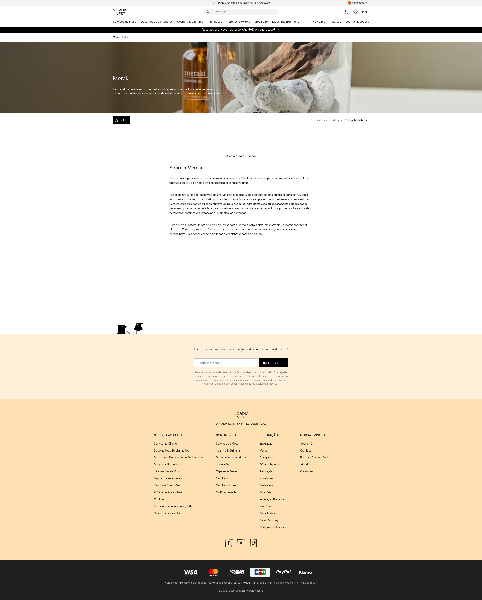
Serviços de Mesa (227, 443)
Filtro (124, 120)
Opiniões (305, 450)
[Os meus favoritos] (355, 11)
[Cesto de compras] (364, 11)
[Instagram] (241, 542)
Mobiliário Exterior (227, 485)
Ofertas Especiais (357, 21)
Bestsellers (266, 485)
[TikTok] (253, 542)
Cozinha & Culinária (190, 21)
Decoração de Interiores (157, 21)
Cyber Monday (269, 520)
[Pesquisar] (208, 12)
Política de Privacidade (168, 492)
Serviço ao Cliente (165, 443)
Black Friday (267, 513)
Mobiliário (261, 21)
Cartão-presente (226, 492)
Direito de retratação (167, 513)
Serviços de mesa (124, 21)
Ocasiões (265, 492)
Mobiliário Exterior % (285, 21)
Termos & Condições (167, 485)
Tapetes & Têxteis (227, 471)
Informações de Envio (167, 471)
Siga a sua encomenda (168, 478)
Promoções (267, 471)
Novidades (320, 21)
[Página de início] (120, 12)
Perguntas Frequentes (168, 464)
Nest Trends (267, 506)
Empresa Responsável (314, 457)
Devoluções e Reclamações (171, 450)
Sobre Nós (307, 443)
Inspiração (266, 443)
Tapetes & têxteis (238, 21)
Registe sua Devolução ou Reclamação (178, 457)
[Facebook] (228, 542)
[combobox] (358, 3)
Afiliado (305, 464)
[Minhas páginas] (346, 11)
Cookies (159, 499)
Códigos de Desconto (273, 527)
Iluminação (215, 21)
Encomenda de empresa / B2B (173, 506)
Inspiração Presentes (273, 499)
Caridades (306, 471)
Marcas (336, 21)
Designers (266, 457)
